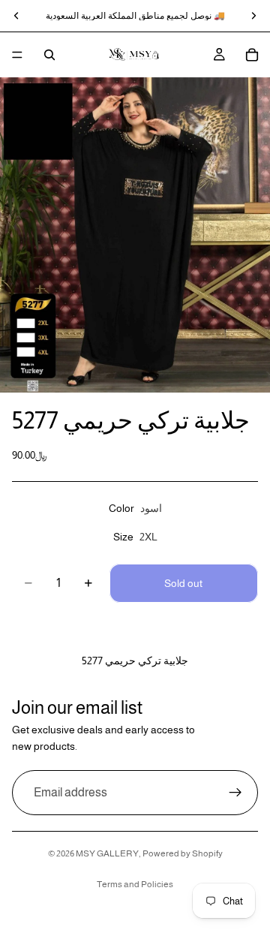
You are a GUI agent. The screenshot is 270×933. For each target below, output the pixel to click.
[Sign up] (235, 792)
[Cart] (252, 54)
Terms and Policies (135, 884)
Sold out (183, 583)
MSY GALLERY (107, 853)
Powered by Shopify (182, 853)
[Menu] (17, 55)
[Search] (49, 54)
